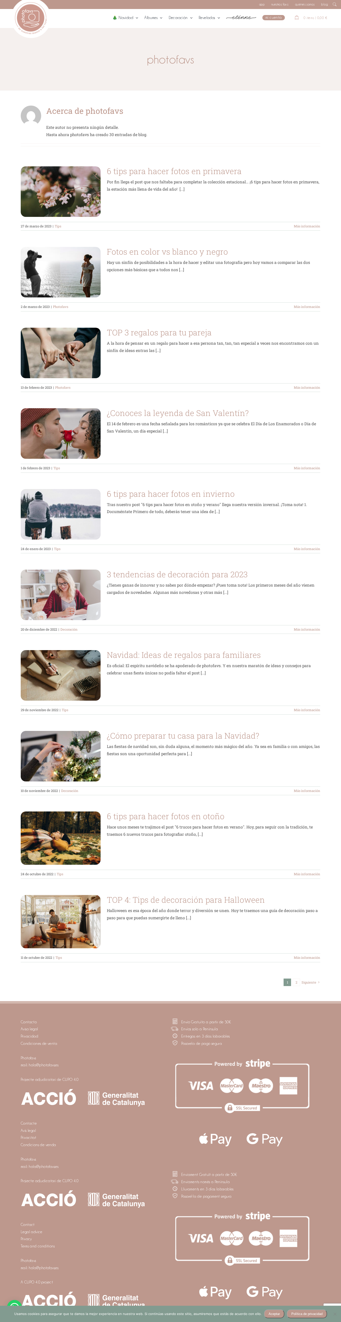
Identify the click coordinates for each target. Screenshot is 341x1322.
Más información (307, 226)
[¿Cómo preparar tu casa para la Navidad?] (61, 756)
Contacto (29, 1022)
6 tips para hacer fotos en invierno (171, 493)
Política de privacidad (307, 1314)
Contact (28, 1225)
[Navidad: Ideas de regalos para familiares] (61, 675)
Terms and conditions (38, 1246)
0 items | (315, 18)
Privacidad (29, 1036)
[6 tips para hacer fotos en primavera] (61, 191)
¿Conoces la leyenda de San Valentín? (178, 412)
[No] (334, 1313)
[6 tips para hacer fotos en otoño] (61, 838)
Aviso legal (29, 1029)
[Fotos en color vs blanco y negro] (61, 272)
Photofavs (60, 306)
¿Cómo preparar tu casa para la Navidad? (183, 735)
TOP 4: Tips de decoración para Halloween (186, 899)
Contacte (29, 1123)
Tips (58, 226)
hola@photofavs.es (43, 1065)
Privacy (26, 1239)
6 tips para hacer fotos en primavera (174, 171)
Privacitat (28, 1138)
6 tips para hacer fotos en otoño (165, 816)
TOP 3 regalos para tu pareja (159, 332)
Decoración (69, 629)
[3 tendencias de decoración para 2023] (61, 595)
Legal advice (31, 1232)
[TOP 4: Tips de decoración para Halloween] (61, 921)
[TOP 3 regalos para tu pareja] (61, 353)
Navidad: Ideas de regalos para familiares (184, 654)
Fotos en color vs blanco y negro (167, 251)
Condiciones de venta (39, 1044)
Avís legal (28, 1131)
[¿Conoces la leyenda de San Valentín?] (61, 433)
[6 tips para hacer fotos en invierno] (61, 514)
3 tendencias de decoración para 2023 (177, 574)
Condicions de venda (38, 1145)
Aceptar (274, 1314)
